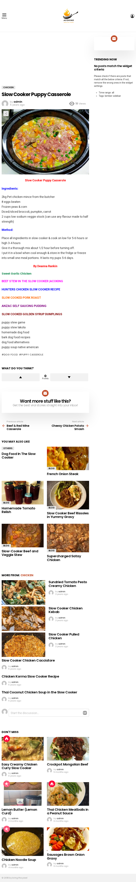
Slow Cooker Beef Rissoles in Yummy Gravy (68, 515)
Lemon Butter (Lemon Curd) (19, 811)
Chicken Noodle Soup (19, 859)
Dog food (11, 354)
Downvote (69, 377)
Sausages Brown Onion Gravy (65, 856)
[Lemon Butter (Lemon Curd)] (23, 794)
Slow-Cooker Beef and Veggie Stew (20, 553)
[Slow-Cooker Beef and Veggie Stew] (23, 535)
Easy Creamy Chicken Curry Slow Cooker (19, 766)
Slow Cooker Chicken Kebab (66, 610)
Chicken (27, 575)
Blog (52, 468)
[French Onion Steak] (68, 458)
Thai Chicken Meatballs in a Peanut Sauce (67, 811)
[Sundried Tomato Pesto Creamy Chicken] (23, 592)
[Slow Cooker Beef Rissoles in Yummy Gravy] (68, 495)
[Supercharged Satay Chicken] (68, 538)
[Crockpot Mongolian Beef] (68, 749)
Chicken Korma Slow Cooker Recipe (30, 676)
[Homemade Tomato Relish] (23, 492)
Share (6, 113)
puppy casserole (32, 354)
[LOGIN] (132, 16)
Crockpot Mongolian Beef (67, 764)
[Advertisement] (45, 61)
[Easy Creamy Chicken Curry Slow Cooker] (23, 749)
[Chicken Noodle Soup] (23, 841)
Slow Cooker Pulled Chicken (64, 636)
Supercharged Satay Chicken (64, 558)
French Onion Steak (62, 474)
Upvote (21, 377)
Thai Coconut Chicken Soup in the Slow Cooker (39, 692)
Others (7, 448)
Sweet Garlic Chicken (17, 274)
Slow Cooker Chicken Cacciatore (28, 660)
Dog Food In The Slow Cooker (18, 455)
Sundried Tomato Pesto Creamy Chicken (68, 584)
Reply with (85, 713)
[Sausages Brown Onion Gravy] (68, 839)
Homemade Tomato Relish (18, 510)
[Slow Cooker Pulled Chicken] (23, 644)
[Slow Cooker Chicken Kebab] (23, 618)
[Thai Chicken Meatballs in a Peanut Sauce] (68, 794)
